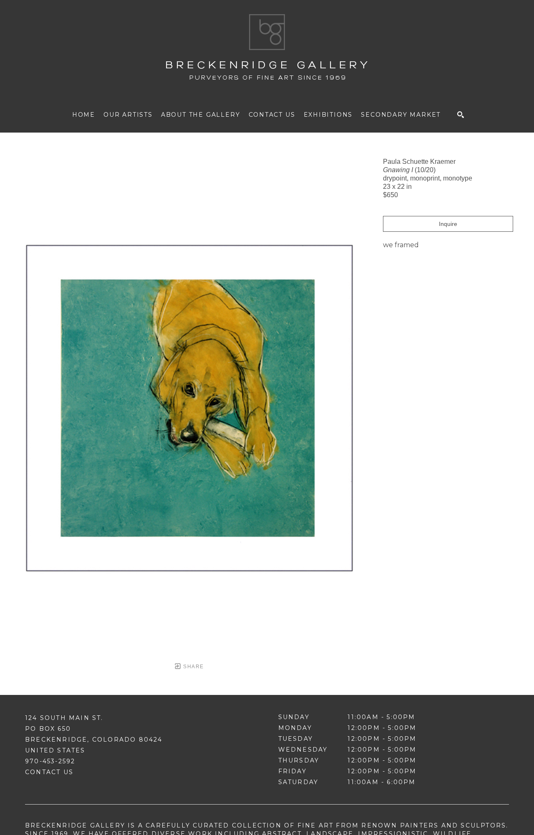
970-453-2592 (50, 761)
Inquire (448, 224)
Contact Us (49, 772)
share (192, 667)
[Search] (460, 114)
